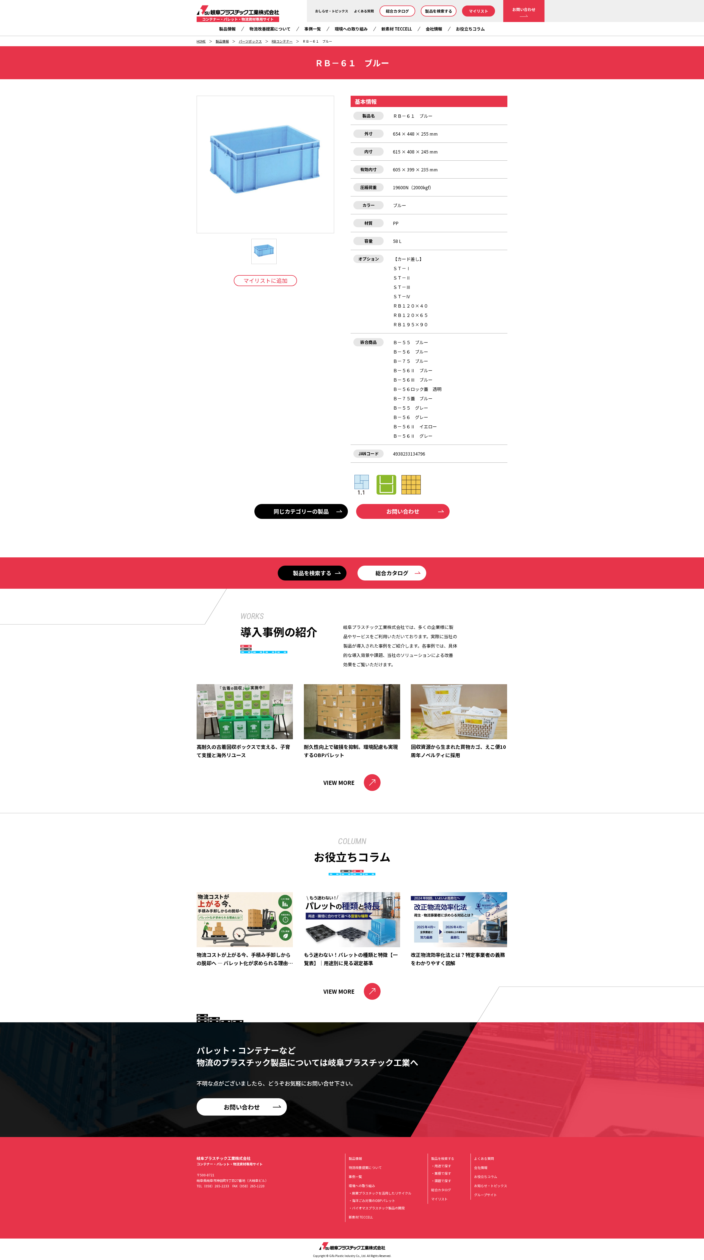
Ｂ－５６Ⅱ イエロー (415, 426)
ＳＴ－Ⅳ (402, 296)
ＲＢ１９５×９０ (410, 324)
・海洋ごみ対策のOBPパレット (372, 1200)
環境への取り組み (351, 29)
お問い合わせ (523, 9)
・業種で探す (441, 1173)
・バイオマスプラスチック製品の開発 (377, 1208)
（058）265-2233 (215, 1186)
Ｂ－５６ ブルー (410, 351)
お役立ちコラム (470, 29)
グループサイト (485, 1194)
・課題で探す (441, 1180)
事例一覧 (312, 29)
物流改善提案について (270, 29)
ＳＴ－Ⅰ (402, 268)
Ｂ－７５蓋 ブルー (413, 398)
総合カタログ (397, 11)
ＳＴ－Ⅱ (402, 277)
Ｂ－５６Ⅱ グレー (413, 435)
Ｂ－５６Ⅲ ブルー (413, 379)
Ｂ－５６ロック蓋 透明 (417, 389)
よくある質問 (364, 11)
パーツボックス (250, 41)
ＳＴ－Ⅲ (402, 287)
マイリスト (478, 11)
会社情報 (434, 29)
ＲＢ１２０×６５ (410, 315)
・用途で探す (441, 1165)
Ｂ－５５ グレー (410, 407)
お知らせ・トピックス (490, 1185)
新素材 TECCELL (396, 29)
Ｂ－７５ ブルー (410, 361)
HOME (201, 41)
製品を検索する (438, 11)
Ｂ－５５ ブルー (410, 342)
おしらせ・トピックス (331, 11)
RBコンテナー (282, 41)
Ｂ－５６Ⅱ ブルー (413, 370)
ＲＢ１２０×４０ (410, 305)
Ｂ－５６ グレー (410, 417)
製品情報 (227, 29)
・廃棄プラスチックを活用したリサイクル (380, 1193)
